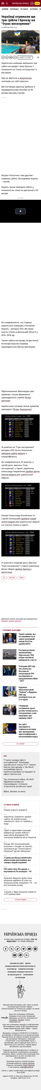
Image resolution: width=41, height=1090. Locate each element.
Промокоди (20, 977)
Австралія (12, 577)
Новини (5, 9)
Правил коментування (11, 621)
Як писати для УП (14, 975)
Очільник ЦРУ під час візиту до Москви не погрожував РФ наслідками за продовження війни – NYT (28, 673)
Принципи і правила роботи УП (20, 972)
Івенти (28, 963)
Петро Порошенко (22, 409)
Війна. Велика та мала (14, 791)
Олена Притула (28, 1065)
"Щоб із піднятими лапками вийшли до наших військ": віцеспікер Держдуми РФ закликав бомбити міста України (20, 834)
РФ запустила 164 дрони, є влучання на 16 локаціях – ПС (18, 870)
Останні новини (11, 805)
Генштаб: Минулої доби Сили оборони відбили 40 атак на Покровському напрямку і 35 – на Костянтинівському (20, 881)
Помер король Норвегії (15, 810)
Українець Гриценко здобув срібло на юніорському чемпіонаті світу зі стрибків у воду (18, 820)
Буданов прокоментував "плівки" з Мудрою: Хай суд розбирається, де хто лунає (28, 693)
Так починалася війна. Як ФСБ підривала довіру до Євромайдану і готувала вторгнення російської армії (19, 783)
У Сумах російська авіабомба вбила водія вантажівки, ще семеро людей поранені (18, 860)
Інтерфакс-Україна (16, 1020)
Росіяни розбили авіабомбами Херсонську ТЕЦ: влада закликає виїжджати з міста (27, 655)
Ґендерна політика (25, 969)
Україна (21, 577)
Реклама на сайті (17, 963)
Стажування (28, 975)
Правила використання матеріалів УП (20, 966)
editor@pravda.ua (26, 1067)
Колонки (34, 9)
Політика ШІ (12, 969)
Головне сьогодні (12, 630)
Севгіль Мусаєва (28, 1063)
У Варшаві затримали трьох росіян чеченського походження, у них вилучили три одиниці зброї (28, 712)
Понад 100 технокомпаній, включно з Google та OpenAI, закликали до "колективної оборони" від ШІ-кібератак (18, 847)
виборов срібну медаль (13, 453)
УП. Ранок (24, 9)
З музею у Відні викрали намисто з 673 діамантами (20, 893)
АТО (4, 577)
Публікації (14, 9)
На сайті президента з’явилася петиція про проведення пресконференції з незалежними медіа (28, 730)
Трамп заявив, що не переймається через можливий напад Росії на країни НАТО (27, 639)
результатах (26, 78)
